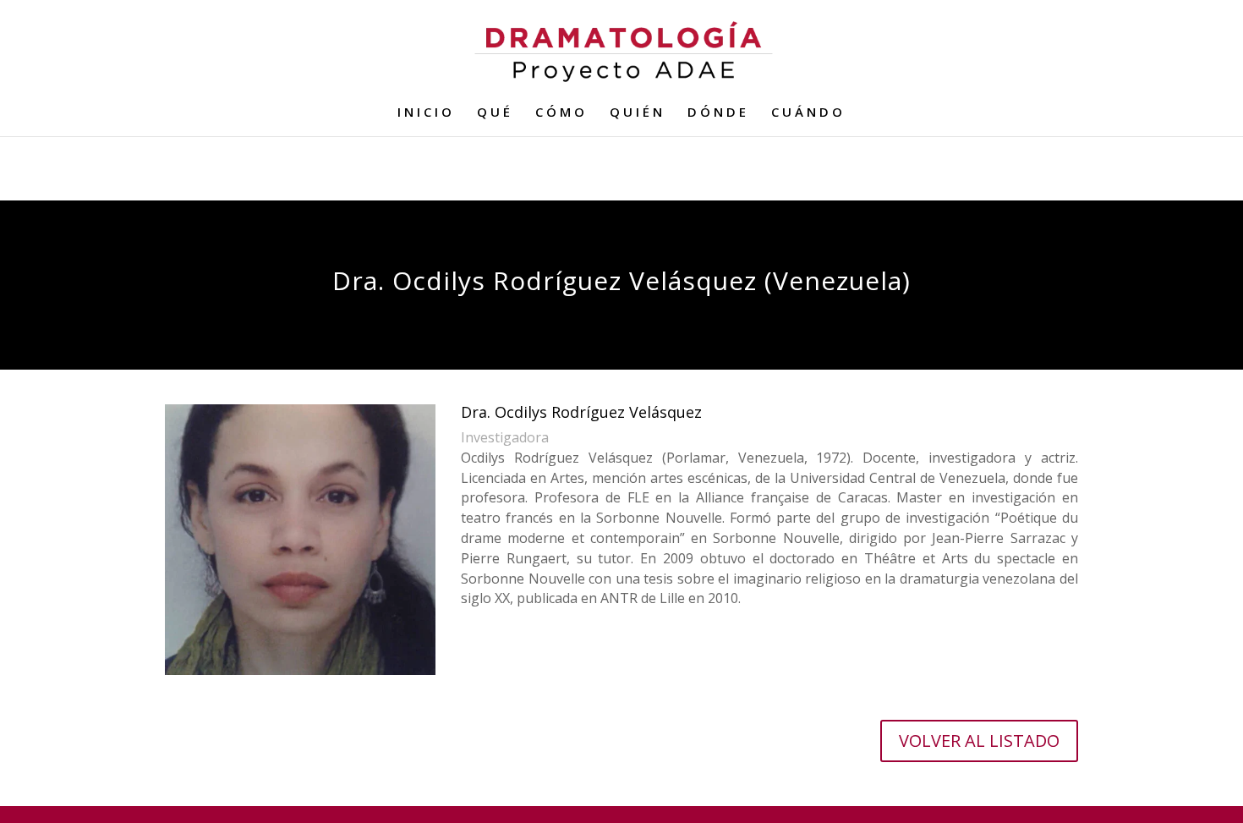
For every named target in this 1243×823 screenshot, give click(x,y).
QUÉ (495, 113)
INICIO (426, 113)
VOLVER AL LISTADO (979, 740)
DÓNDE (718, 113)
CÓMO (561, 113)
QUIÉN (637, 113)
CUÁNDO (808, 113)
